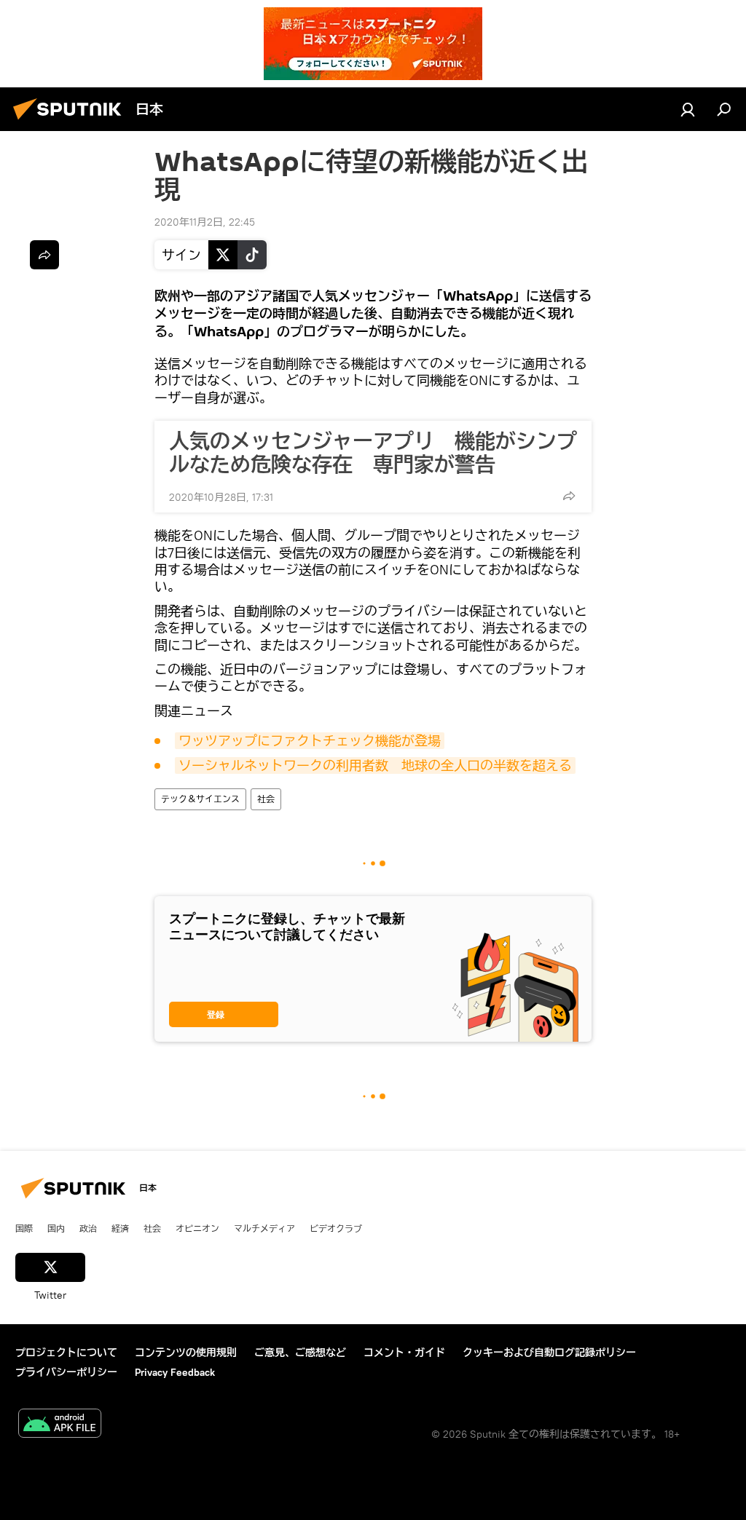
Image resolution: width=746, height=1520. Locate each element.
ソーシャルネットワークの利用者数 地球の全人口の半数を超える (375, 765)
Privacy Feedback (175, 1372)
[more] (569, 495)
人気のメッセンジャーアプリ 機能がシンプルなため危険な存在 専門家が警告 (373, 453)
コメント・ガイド (404, 1352)
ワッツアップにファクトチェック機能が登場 (309, 740)
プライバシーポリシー (66, 1372)
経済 (120, 1228)
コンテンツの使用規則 (186, 1352)
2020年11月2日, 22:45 (204, 222)
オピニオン (197, 1228)
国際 (24, 1228)
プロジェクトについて (66, 1352)
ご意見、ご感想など (300, 1352)
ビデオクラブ (336, 1228)
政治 (88, 1228)
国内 (56, 1228)
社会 (266, 798)
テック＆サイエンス (200, 798)
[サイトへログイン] (687, 109)
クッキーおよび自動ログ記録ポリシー (549, 1352)
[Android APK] (59, 1425)
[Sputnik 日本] (71, 121)
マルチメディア (264, 1228)
